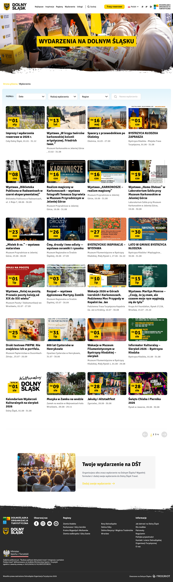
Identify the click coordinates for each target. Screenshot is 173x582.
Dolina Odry (106, 527)
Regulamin (140, 533)
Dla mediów (141, 527)
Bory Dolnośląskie (109, 524)
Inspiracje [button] (49, 6)
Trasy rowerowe (114, 6)
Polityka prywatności (145, 537)
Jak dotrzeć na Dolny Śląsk (147, 524)
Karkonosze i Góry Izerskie (74, 527)
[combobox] (132, 7)
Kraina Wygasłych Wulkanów (75, 530)
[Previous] (145, 434)
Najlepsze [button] (39, 6)
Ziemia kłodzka (69, 524)
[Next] (164, 434)
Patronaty (140, 530)
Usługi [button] (80, 6)
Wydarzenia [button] (70, 6)
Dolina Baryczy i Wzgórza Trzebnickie (117, 530)
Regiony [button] (59, 6)
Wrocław (105, 533)
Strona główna (10, 83)
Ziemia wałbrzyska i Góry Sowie (76, 533)
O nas (138, 546)
